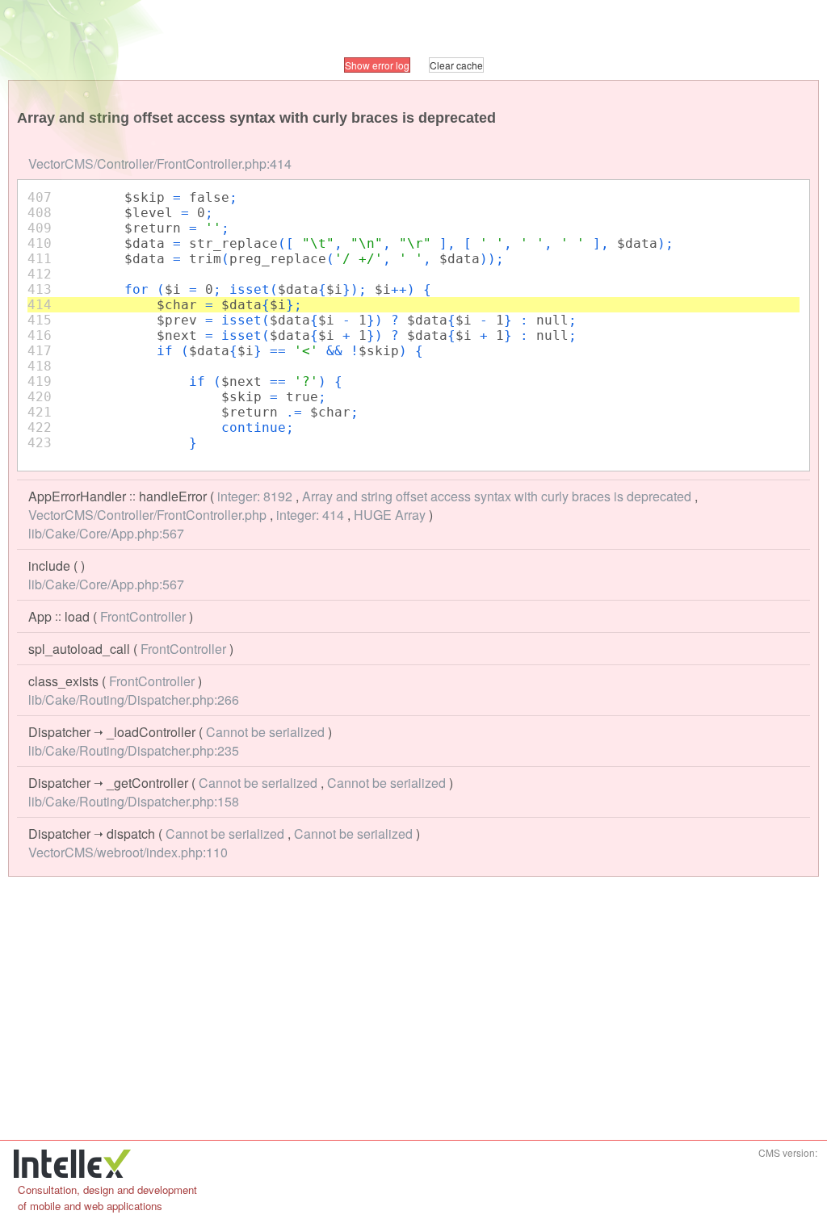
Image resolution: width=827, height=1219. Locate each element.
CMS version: (787, 1152)
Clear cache (456, 65)
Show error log (377, 65)
